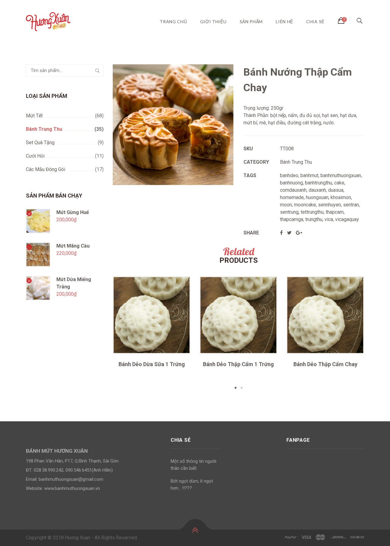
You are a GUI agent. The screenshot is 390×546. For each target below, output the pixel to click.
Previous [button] (104, 333)
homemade (292, 197)
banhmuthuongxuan (341, 175)
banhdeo (289, 175)
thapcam (335, 212)
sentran (351, 205)
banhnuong (291, 183)
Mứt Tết (34, 116)
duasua (335, 190)
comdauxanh (293, 190)
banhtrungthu (318, 183)
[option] (151, 323)
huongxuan (317, 197)
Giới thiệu (213, 21)
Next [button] (373, 333)
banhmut (309, 175)
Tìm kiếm (97, 70)
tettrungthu (312, 212)
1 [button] (235, 388)
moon (286, 205)
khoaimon (341, 197)
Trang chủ (173, 21)
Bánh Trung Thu (44, 129)
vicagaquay (347, 219)
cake (339, 183)
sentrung (289, 212)
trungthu (313, 219)
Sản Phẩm (251, 21)
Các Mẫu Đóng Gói (45, 169)
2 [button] (242, 388)
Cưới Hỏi (35, 156)
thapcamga (291, 219)
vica (328, 219)
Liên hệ (284, 21)
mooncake (305, 205)
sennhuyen (329, 205)
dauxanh (317, 190)
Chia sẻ (315, 21)
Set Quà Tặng (40, 142)
